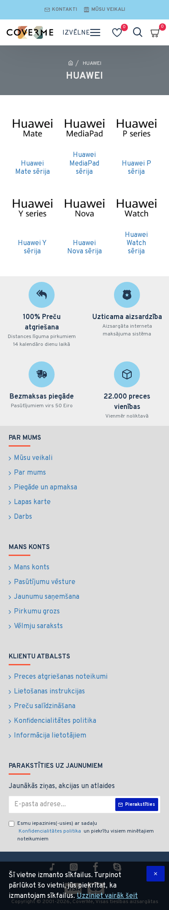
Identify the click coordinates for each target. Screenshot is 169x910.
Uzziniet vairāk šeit (107, 896)
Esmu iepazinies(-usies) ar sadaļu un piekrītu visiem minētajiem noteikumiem (85, 831)
